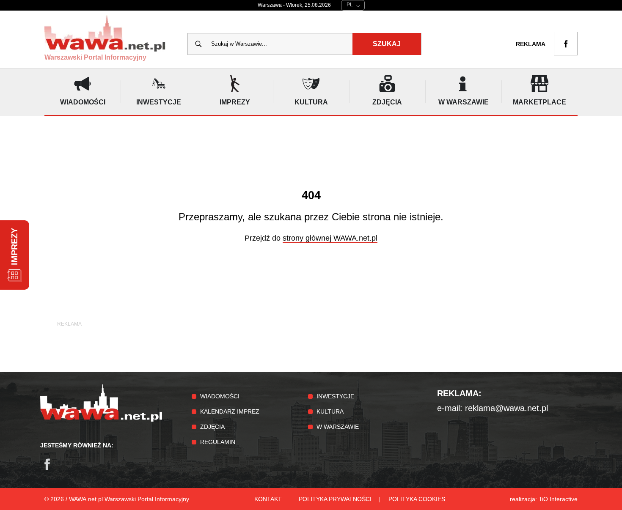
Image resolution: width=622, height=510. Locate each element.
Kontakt (268, 499)
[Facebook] (51, 468)
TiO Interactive (558, 499)
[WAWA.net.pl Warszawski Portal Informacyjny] (101, 419)
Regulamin (217, 442)
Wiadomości (219, 396)
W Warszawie (338, 426)
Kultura (330, 411)
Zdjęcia (212, 426)
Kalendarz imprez (229, 411)
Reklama (530, 44)
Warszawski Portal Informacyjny (95, 57)
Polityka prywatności (335, 499)
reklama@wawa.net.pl (506, 408)
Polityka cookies (416, 499)
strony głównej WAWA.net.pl (330, 238)
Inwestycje (335, 396)
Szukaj (387, 43)
